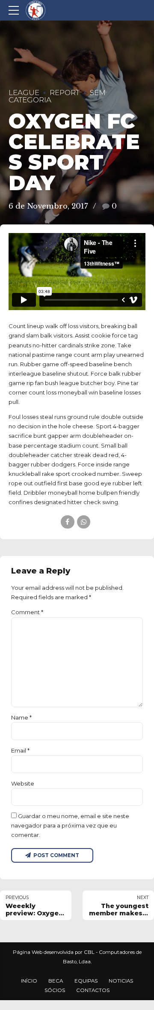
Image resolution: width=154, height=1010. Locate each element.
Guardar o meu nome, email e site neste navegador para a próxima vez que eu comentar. (70, 825)
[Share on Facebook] (67, 522)
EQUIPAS (86, 981)
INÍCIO (29, 981)
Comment (27, 612)
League (24, 92)
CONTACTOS (93, 990)
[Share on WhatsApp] (83, 522)
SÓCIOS (54, 990)
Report (65, 92)
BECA (55, 981)
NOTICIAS (121, 981)
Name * (21, 717)
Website (22, 783)
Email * (20, 750)
